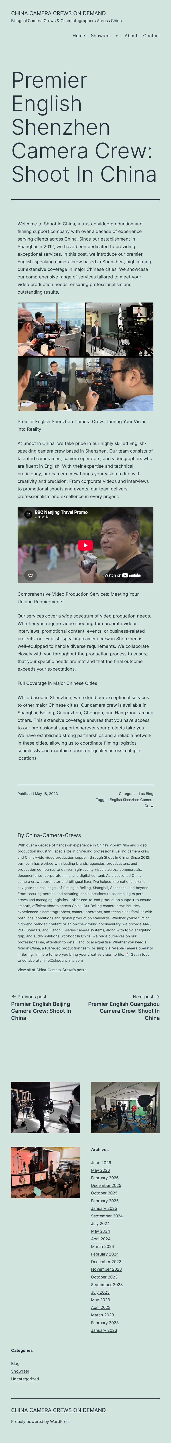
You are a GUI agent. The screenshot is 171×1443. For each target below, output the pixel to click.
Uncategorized (25, 1379)
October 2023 (104, 1277)
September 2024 (107, 1216)
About (131, 35)
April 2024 (101, 1239)
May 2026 (100, 1170)
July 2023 (100, 1292)
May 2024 (100, 1231)
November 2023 (106, 1269)
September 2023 (107, 1284)
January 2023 (104, 1330)
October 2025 (104, 1193)
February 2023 (105, 1322)
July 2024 (100, 1223)
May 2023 (100, 1299)
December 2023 (106, 1261)
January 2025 (104, 1208)
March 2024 (102, 1246)
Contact (151, 35)
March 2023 (102, 1315)
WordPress (60, 1421)
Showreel (101, 35)
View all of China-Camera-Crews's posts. (52, 969)
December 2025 (106, 1185)
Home (79, 35)
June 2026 (101, 1162)
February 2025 (105, 1200)
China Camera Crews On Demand (58, 13)
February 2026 (105, 1177)
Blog (149, 793)
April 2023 (100, 1307)
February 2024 (105, 1254)
